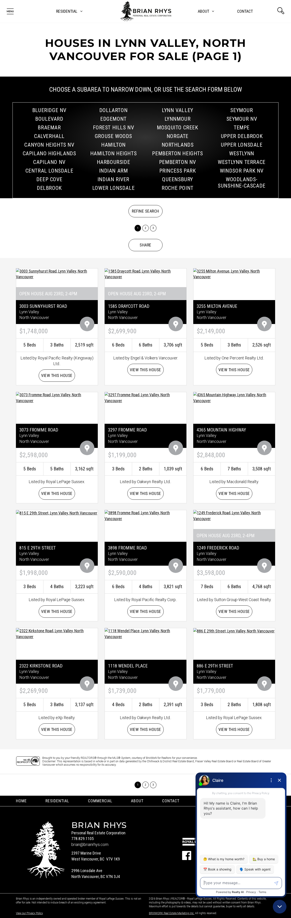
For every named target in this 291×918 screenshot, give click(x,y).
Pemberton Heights (177, 153)
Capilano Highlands (49, 153)
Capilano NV (49, 162)
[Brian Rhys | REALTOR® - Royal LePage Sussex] (145, 11)
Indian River (113, 179)
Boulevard (49, 119)
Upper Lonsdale (241, 145)
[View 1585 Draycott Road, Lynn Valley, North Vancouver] (145, 273)
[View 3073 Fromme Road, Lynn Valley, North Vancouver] (57, 397)
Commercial (100, 800)
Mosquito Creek (177, 127)
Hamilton (113, 145)
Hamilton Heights (113, 153)
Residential (57, 800)
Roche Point (177, 188)
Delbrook (49, 188)
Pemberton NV (177, 162)
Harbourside (113, 162)
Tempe (242, 127)
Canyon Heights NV (49, 145)
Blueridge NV (49, 110)
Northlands (178, 145)
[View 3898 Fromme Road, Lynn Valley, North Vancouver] (145, 515)
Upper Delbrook (242, 136)
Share (145, 245)
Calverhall (49, 136)
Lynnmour (178, 119)
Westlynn (241, 153)
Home (21, 800)
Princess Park (177, 171)
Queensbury (177, 179)
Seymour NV (241, 119)
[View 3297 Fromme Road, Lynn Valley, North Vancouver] (145, 397)
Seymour (241, 110)
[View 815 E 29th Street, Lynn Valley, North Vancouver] (56, 512)
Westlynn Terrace (242, 162)
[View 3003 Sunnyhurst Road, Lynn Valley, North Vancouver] (57, 273)
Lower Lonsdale (113, 188)
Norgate (177, 136)
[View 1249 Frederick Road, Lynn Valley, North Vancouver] (234, 515)
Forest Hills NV (113, 127)
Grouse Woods (113, 136)
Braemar (49, 127)
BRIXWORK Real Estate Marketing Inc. (171, 913)
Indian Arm (113, 171)
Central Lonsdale (49, 171)
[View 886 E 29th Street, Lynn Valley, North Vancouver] (234, 630)
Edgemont (113, 119)
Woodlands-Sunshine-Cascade (242, 182)
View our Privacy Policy (29, 913)
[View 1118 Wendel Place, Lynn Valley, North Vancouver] (145, 633)
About (137, 800)
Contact (245, 11)
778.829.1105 (82, 838)
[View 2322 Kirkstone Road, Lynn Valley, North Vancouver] (57, 633)
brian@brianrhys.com (89, 844)
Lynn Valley (177, 110)
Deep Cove (49, 179)
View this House (57, 375)
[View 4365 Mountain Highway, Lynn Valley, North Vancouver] (234, 397)
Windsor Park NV (241, 171)
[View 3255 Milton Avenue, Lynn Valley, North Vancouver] (234, 273)
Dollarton (113, 110)
